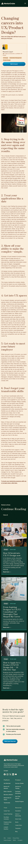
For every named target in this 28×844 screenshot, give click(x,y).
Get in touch (14, 64)
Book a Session (8, 791)
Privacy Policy (16, 838)
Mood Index (18, 819)
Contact (6, 770)
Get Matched (7, 783)
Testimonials (7, 802)
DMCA (14, 840)
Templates (18, 828)
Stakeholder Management (15, 57)
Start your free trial (10, 741)
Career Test (7, 810)
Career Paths (18, 825)
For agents (20, 840)
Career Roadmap (8, 814)
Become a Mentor (8, 794)
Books (16, 822)
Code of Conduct (7, 840)
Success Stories (19, 783)
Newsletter (18, 810)
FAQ (5, 838)
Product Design (6, 60)
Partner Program (19, 801)
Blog (16, 831)
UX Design (5, 57)
